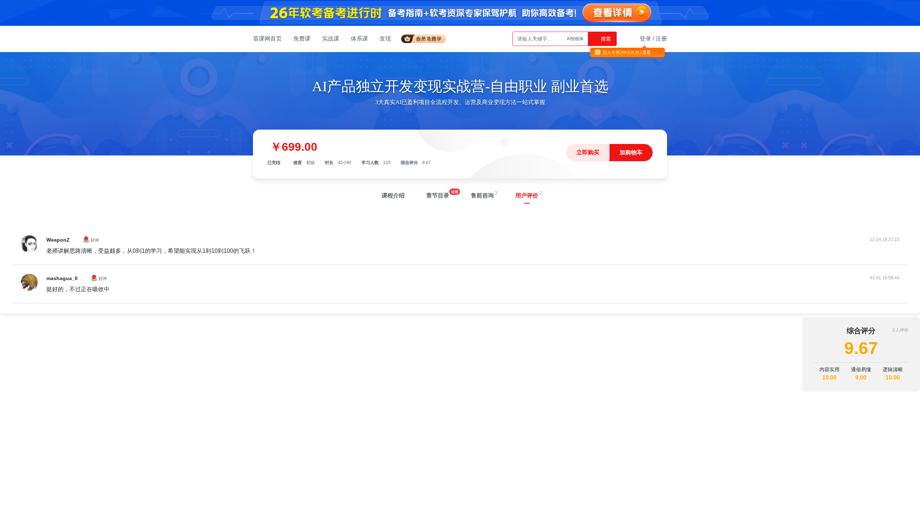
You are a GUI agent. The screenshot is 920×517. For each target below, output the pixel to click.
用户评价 (526, 195)
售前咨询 (482, 195)
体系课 (359, 39)
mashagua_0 (62, 278)
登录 (645, 39)
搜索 (605, 39)
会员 (426, 37)
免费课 (301, 39)
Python (577, 38)
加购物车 (631, 152)
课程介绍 (393, 195)
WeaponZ (58, 240)
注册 (661, 39)
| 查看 (645, 52)
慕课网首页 (267, 39)
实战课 (330, 39)
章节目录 (437, 195)
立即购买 (587, 152)
